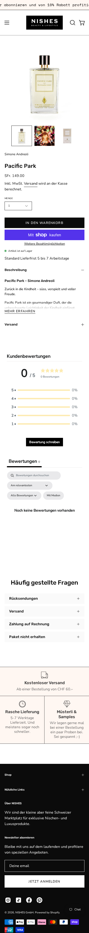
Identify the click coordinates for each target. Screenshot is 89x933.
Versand (30, 183)
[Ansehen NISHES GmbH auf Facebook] (29, 900)
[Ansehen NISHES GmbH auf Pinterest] (39, 900)
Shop (8, 774)
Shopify (54, 912)
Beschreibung (16, 270)
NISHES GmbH (24, 912)
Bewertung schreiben (44, 442)
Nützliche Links (14, 789)
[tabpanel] (44, 515)
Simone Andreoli (16, 154)
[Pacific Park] (21, 136)
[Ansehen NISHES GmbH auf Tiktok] (18, 900)
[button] (72, 22)
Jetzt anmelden (44, 881)
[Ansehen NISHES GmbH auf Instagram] (8, 900)
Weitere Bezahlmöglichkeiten (44, 244)
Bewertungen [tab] (24, 461)
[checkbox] (53, 495)
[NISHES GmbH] (44, 22)
